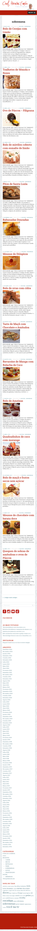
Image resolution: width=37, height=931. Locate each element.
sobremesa (20, 901)
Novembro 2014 (7, 842)
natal (17, 896)
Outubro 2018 (7, 746)
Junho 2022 (6, 664)
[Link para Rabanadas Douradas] (11, 235)
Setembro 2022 (7, 660)
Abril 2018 (6, 758)
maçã (7, 895)
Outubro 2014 (7, 844)
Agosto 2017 (6, 775)
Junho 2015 (6, 830)
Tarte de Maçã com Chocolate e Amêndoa (16, 325)
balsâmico (23, 886)
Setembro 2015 (7, 823)
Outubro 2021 (7, 676)
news (4, 855)
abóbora (5, 886)
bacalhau (17, 886)
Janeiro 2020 (6, 714)
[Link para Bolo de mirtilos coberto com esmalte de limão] (11, 163)
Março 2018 (6, 760)
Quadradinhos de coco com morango (16, 438)
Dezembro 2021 (7, 672)
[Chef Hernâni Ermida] (18, 9)
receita (22, 898)
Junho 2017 (6, 779)
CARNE (7, 860)
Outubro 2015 (7, 821)
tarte (17, 904)
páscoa (12, 898)
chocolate (26, 889)
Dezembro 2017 (7, 767)
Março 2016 (6, 811)
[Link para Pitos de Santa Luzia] (11, 199)
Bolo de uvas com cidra (17, 288)
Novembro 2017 (7, 769)
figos (10, 893)
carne (19, 888)
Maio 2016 (6, 806)
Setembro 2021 (7, 678)
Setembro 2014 (7, 846)
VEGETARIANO (10, 872)
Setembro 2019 (7, 723)
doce (29, 890)
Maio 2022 (6, 666)
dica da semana (16, 890)
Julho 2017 (6, 777)
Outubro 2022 (7, 658)
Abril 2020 (6, 708)
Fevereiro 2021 (7, 689)
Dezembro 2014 (7, 840)
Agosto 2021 (6, 681)
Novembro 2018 (7, 744)
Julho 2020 (6, 702)
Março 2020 (6, 710)
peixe (28, 895)
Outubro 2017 (7, 771)
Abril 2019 (6, 733)
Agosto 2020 (6, 699)
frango (20, 893)
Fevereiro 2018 (7, 762)
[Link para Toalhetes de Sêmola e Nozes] (11, 88)
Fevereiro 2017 (7, 788)
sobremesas (9, 903)
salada (15, 901)
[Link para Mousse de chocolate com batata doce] (11, 534)
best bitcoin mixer (24, 930)
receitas (8, 900)
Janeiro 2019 (6, 739)
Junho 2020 (6, 704)
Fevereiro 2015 (7, 836)
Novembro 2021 (7, 674)
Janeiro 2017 (6, 790)
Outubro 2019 (7, 720)
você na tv (12, 907)
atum (9, 886)
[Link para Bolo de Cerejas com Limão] (11, 47)
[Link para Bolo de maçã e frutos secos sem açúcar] (11, 496)
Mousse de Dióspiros (15, 254)
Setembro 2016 (7, 798)
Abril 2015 (6, 832)
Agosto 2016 (6, 800)
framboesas (14, 893)
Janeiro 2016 (6, 815)
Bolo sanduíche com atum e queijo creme (15, 633)
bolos (5, 888)
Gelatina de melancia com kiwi (12, 631)
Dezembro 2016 (7, 792)
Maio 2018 (6, 756)
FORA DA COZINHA (9, 853)
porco (4, 898)
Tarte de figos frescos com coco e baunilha (15, 635)
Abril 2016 (6, 809)
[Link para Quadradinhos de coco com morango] (11, 455)
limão (4, 895)
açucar (12, 886)
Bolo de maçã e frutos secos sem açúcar (16, 479)
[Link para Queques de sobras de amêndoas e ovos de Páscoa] (11, 573)
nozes (20, 895)
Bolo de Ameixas (13, 400)
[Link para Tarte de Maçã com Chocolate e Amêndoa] (11, 343)
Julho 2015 (6, 827)
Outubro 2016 (7, 796)
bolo (28, 886)
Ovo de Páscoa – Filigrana (18, 110)
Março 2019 (6, 735)
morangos (12, 895)
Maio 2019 (6, 731)
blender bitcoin (5, 930)
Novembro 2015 (7, 819)
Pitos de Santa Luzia (15, 184)
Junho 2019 (6, 729)
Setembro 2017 (7, 773)
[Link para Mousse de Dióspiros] (11, 269)
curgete (10, 890)
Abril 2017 (6, 783)
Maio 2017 (6, 781)
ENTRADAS (9, 864)
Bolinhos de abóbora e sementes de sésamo (16, 629)
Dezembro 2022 (7, 655)
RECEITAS (21, 26)
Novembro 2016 (7, 794)
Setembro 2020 (7, 697)
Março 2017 (6, 785)
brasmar (10, 889)
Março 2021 (6, 687)
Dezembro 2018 (7, 741)
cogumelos (5, 890)
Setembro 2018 (7, 748)
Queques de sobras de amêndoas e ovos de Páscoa (16, 554)
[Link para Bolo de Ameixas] (11, 416)
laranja (24, 893)
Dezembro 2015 (7, 817)
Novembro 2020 (8, 693)
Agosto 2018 (6, 750)
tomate (21, 904)
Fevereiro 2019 (7, 737)
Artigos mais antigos (10, 597)
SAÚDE (5, 874)
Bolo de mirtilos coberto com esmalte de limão (17, 146)
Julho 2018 (6, 752)
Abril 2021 (6, 685)
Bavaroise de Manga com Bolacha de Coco (18, 363)
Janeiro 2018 (6, 765)
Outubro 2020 (7, 695)
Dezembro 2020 (7, 691)
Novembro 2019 (7, 718)
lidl (32, 893)
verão (4, 907)
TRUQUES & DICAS (9, 878)
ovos (24, 895)
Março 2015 (6, 834)
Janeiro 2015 (6, 838)
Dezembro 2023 (7, 649)
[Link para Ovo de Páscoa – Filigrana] (11, 126)
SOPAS (7, 870)
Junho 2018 (6, 754)
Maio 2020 (6, 706)
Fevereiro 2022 (7, 670)
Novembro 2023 (7, 651)
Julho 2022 (6, 662)
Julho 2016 (6, 802)
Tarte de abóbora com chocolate (12, 627)
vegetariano (27, 904)
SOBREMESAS (27, 26)
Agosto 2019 (6, 725)
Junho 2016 (6, 804)
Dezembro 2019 (7, 716)
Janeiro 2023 (6, 653)
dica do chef (24, 890)
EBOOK (7, 862)
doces (6, 892)
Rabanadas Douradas (16, 219)
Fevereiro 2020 (7, 712)
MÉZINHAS (9, 876)
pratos (8, 898)
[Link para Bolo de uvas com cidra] (11, 303)
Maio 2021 (6, 683)
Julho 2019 (6, 727)
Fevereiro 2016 (7, 813)
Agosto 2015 (6, 825)
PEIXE (7, 866)
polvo (32, 895)
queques (17, 898)
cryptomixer (14, 930)
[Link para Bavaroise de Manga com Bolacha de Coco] (11, 380)
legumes (28, 893)
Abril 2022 (6, 668)
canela (14, 888)
